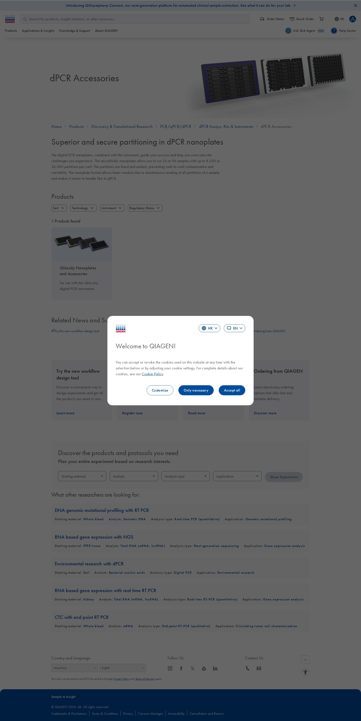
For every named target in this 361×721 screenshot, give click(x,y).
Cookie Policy (152, 374)
